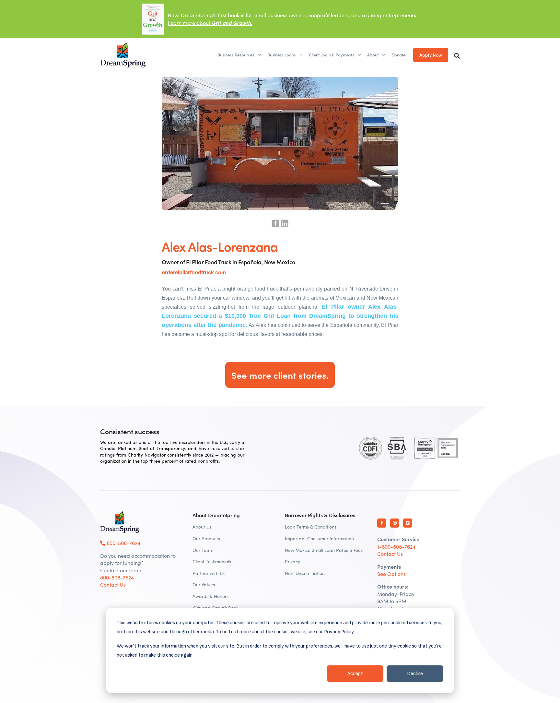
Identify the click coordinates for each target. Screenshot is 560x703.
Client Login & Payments (331, 55)
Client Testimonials (211, 561)
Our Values (203, 584)
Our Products (206, 538)
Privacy (292, 561)
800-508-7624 (122, 543)
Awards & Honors (210, 596)
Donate (398, 55)
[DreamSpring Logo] (119, 522)
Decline (415, 674)
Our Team (202, 550)
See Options (391, 573)
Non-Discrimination (305, 573)
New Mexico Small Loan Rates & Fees (324, 550)
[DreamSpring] (123, 55)
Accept (355, 674)
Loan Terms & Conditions (310, 527)
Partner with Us (208, 573)
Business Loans (281, 55)
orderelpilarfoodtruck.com (194, 272)
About (373, 55)
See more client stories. (280, 374)
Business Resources (235, 55)
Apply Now (430, 55)
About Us (201, 527)
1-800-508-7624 (396, 546)
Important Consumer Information (319, 538)
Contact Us (113, 584)
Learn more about (210, 22)
